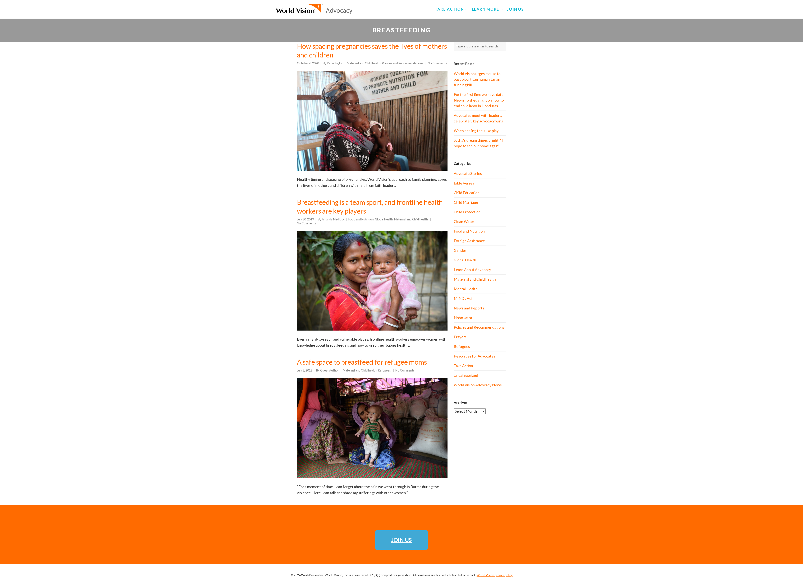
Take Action (463, 365)
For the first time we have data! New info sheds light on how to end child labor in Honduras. (479, 100)
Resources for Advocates (474, 356)
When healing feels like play (476, 130)
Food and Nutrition (361, 219)
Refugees (384, 370)
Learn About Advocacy (472, 269)
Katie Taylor (335, 63)
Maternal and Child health (364, 63)
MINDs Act (463, 298)
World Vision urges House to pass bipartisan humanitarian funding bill (477, 79)
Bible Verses (464, 183)
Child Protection (467, 212)
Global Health (384, 219)
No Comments (437, 63)
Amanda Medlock (333, 219)
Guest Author (329, 370)
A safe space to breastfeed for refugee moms (362, 362)
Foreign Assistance (469, 240)
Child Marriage (466, 202)
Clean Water (464, 221)
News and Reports (469, 308)
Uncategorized (466, 375)
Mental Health (466, 288)
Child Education (466, 192)
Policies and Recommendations (402, 63)
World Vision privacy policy (495, 575)
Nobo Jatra (463, 317)
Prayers (460, 337)
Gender (460, 250)
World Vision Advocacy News (478, 385)
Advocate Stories (468, 173)
